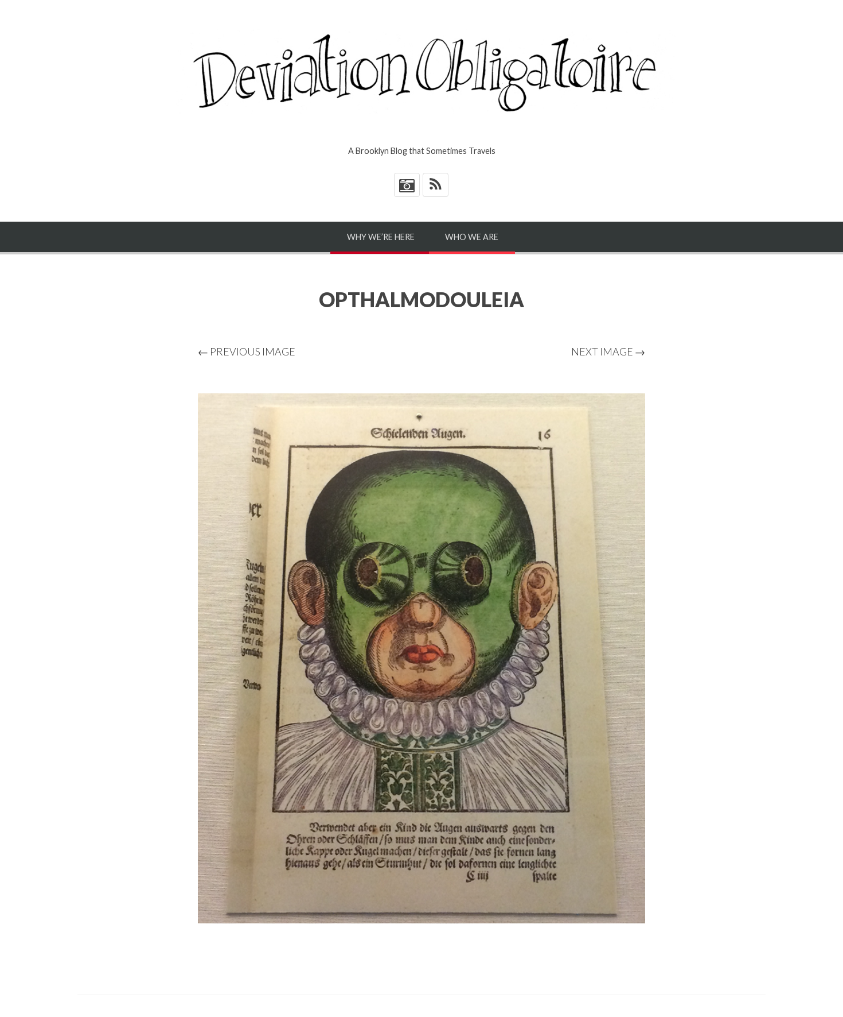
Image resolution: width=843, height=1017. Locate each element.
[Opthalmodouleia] (421, 658)
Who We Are (471, 237)
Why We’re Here (381, 237)
